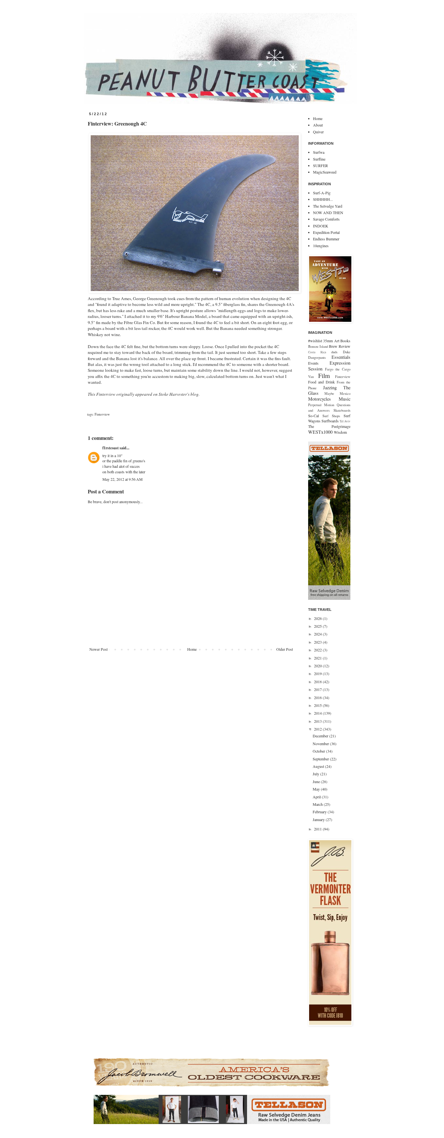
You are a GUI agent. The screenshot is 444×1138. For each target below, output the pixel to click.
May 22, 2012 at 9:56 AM (122, 479)
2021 (318, 657)
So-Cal (313, 415)
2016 (318, 697)
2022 (318, 649)
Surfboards (330, 420)
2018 (318, 681)
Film (324, 375)
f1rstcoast (110, 448)
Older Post (284, 649)
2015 (318, 705)
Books (345, 340)
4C (207, 304)
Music (344, 399)
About (318, 124)
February (320, 811)
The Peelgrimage (329, 426)
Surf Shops (331, 416)
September (321, 758)
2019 (318, 673)
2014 (318, 713)
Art (336, 340)
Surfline (319, 159)
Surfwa (318, 152)
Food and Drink (321, 381)
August (319, 766)
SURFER (320, 165)
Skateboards (341, 410)
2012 (318, 729)
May (317, 789)
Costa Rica (317, 352)
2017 (318, 689)
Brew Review (339, 346)
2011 (318, 828)
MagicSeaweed (324, 172)
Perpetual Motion (321, 405)
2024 (318, 633)
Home (192, 649)
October (319, 751)
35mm (328, 340)
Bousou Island (318, 346)
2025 (318, 626)
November (321, 743)
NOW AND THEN (328, 212)
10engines (321, 245)
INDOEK (320, 225)
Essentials (341, 357)
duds (334, 352)
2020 (318, 665)
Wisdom (340, 432)
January (319, 819)
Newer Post (98, 649)
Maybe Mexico (337, 393)
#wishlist (315, 340)
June (317, 781)
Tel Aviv (345, 421)
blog (194, 394)
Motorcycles (319, 399)
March (318, 804)
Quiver (318, 131)
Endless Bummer (326, 238)
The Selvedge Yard (327, 206)
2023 (318, 642)
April (317, 796)
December (321, 735)
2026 (318, 618)
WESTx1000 (320, 432)
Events (313, 363)
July (316, 773)
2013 (318, 721)
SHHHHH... (323, 199)
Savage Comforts (326, 219)
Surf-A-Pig (322, 192)
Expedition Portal (326, 232)
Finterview (105, 394)
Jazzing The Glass (329, 390)
